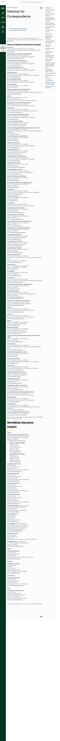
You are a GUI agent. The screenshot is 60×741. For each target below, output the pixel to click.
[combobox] (32, 2)
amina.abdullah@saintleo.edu (16, 389)
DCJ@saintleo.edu (14, 200)
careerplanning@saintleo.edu (16, 112)
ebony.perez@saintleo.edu (16, 383)
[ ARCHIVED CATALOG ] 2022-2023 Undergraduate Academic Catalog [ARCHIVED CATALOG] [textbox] (32, 2)
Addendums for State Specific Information (50, 83)
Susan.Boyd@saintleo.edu (15, 531)
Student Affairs (48, 33)
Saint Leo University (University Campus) (18, 28)
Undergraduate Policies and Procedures (48, 37)
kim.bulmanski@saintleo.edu (16, 341)
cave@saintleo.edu (14, 119)
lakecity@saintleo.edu (14, 492)
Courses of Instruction (50, 73)
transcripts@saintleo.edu (15, 65)
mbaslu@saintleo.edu (14, 288)
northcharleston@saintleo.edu (16, 585)
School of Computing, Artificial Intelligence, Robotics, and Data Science (50, 65)
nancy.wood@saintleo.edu (16, 225)
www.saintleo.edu (11, 51)
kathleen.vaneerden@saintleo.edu (17, 167)
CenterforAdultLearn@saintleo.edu (17, 440)
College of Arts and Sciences (49, 49)
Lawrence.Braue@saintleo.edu (16, 297)
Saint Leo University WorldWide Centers (17, 30)
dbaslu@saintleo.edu (14, 187)
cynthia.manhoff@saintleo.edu (16, 546)
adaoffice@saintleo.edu (15, 77)
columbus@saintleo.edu (15, 572)
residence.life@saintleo (15, 333)
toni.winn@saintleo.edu (15, 160)
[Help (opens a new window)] (42, 8)
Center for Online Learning (49, 30)
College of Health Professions (49, 60)
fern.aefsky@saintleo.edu (15, 239)
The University (48, 12)
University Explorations (48, 45)
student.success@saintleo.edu (16, 369)
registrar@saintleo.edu (15, 325)
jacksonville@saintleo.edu (15, 471)
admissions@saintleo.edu (15, 94)
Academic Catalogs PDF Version (49, 86)
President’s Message (49, 10)
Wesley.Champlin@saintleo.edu (17, 305)
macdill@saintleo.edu (14, 503)
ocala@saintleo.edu (14, 521)
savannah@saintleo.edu (15, 558)
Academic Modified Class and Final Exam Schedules (50, 19)
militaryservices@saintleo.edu (16, 298)
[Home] (7, 2)
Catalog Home (48, 7)
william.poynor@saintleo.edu (16, 252)
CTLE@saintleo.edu (14, 140)
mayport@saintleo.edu (15, 511)
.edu (21, 333)
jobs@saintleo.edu (14, 268)
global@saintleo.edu (14, 134)
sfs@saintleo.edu (13, 356)
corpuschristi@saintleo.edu (16, 599)
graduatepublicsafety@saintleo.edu (18, 232)
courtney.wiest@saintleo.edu (16, 245)
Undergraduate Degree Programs (49, 70)
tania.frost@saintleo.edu (15, 147)
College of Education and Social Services (49, 56)
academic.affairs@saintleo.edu (16, 58)
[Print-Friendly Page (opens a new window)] (40, 8)
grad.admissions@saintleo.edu (16, 212)
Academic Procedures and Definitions (50, 41)
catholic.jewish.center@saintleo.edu (18, 125)
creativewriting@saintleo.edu (16, 219)
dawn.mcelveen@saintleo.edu (16, 349)
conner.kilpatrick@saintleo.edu (17, 318)
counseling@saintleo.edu (15, 174)
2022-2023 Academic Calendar (49, 14)
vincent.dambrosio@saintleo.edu (17, 409)
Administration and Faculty (49, 76)
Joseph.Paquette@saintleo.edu (16, 529)
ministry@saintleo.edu (15, 401)
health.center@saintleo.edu (16, 262)
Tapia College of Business (48, 52)
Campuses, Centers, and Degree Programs (50, 23)
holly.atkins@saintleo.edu (15, 376)
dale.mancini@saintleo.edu (16, 154)
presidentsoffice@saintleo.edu (16, 312)
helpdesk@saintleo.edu (15, 180)
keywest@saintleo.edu (15, 481)
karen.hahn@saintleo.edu (15, 275)
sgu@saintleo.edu (14, 363)
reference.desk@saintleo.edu (16, 282)
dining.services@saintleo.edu (16, 194)
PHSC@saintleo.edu (16, 452)
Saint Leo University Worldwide (49, 27)
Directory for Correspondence (49, 79)
